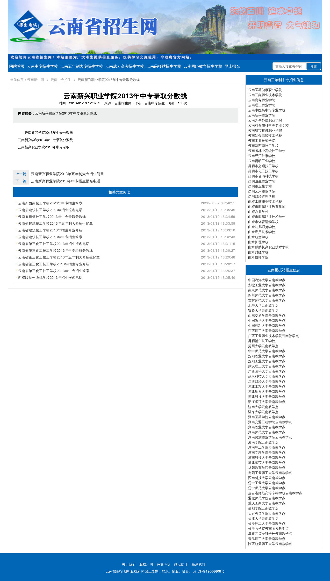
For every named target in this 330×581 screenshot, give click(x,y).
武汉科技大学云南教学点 (266, 376)
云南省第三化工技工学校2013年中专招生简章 (53, 270)
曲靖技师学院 (258, 257)
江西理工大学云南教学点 (266, 330)
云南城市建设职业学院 (265, 130)
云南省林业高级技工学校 (266, 150)
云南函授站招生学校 (163, 66)
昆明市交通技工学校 (263, 165)
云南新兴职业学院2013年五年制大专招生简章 (67, 173)
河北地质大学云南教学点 (266, 391)
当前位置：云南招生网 (27, 79)
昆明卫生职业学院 (261, 181)
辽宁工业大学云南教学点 (266, 482)
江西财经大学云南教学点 (266, 381)
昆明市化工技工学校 (263, 170)
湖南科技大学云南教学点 (266, 457)
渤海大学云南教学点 (263, 411)
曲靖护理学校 (258, 241)
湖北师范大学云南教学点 (266, 462)
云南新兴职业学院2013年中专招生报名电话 (65, 180)
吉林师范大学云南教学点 (266, 300)
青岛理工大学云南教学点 (266, 538)
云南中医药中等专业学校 (266, 110)
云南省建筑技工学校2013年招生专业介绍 (50, 230)
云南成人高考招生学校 (124, 66)
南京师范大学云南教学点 (266, 289)
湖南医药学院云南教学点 (266, 416)
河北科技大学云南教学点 (266, 396)
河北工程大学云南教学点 (266, 386)
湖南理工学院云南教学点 (266, 447)
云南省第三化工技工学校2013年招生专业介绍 (53, 263)
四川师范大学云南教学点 (266, 295)
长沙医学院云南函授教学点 (268, 528)
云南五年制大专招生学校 (81, 66)
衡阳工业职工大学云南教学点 (270, 472)
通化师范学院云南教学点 (266, 497)
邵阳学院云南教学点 (263, 508)
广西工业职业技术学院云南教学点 (273, 335)
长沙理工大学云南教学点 (266, 523)
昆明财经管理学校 (261, 196)
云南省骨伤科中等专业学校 (268, 125)
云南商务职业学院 (261, 99)
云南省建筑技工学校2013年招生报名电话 (50, 209)
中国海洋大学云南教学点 (266, 279)
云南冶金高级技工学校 (265, 135)
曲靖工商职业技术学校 (265, 201)
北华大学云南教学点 (263, 305)
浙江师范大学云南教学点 (266, 401)
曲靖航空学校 (258, 236)
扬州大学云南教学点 (263, 345)
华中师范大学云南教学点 (266, 350)
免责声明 (163, 564)
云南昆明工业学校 (261, 160)
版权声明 (146, 564)
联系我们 (198, 564)
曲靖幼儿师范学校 (261, 226)
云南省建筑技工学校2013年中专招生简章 (50, 236)
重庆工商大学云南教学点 (266, 503)
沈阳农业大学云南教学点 (266, 355)
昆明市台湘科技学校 (263, 175)
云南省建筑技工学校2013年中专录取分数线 (52, 216)
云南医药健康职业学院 (265, 89)
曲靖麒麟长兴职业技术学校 (268, 246)
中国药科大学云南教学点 (266, 325)
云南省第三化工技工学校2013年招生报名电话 (53, 243)
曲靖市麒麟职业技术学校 (266, 216)
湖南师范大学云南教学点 (266, 432)
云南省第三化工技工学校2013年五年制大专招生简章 (59, 257)
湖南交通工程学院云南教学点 (270, 421)
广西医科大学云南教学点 (266, 371)
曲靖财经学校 (258, 252)
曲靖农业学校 (258, 211)
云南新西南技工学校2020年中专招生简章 (50, 203)
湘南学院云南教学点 (263, 442)
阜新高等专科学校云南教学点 (270, 533)
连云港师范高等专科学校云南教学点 (275, 492)
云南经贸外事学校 (261, 155)
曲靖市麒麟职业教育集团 (266, 206)
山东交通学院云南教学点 (266, 315)
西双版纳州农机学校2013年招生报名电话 (50, 277)
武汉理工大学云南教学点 (266, 366)
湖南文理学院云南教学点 (266, 452)
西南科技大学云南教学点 (266, 477)
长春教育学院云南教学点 (266, 513)
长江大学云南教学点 (263, 518)
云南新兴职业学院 (261, 115)
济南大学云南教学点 (263, 406)
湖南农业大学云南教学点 (266, 426)
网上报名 (232, 66)
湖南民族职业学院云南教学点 (270, 437)
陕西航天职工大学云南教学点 (270, 543)
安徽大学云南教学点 (263, 310)
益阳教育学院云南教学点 (266, 467)
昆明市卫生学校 (260, 186)
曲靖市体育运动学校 (263, 221)
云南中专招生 (61, 79)
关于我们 (129, 564)
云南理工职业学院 (261, 104)
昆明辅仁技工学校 (261, 340)
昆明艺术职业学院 (261, 191)
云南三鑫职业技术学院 (265, 94)
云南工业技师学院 (261, 140)
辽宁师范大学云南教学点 (266, 487)
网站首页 (17, 66)
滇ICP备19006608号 (208, 571)
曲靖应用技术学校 (261, 231)
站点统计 (181, 564)
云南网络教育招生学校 (203, 66)
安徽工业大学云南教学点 (266, 284)
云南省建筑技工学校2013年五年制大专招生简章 (55, 223)
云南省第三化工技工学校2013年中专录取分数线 (55, 250)
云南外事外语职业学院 (265, 120)
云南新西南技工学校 (263, 145)
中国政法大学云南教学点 (266, 320)
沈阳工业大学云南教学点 (266, 361)
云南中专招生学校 (42, 66)
